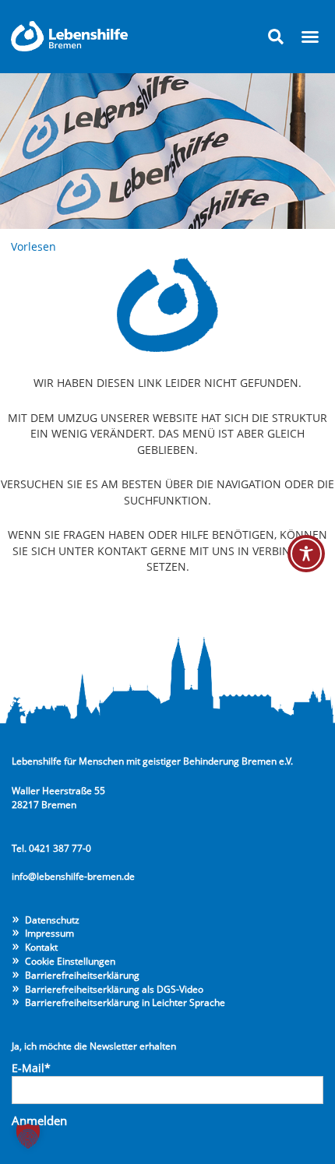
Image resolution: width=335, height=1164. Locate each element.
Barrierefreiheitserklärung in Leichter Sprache (125, 1002)
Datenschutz (52, 919)
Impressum (49, 933)
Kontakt (41, 947)
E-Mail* (31, 1067)
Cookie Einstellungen (70, 961)
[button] (276, 37)
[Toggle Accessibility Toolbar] (306, 553)
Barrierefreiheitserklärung (82, 975)
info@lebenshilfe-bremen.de (73, 876)
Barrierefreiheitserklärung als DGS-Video (114, 989)
